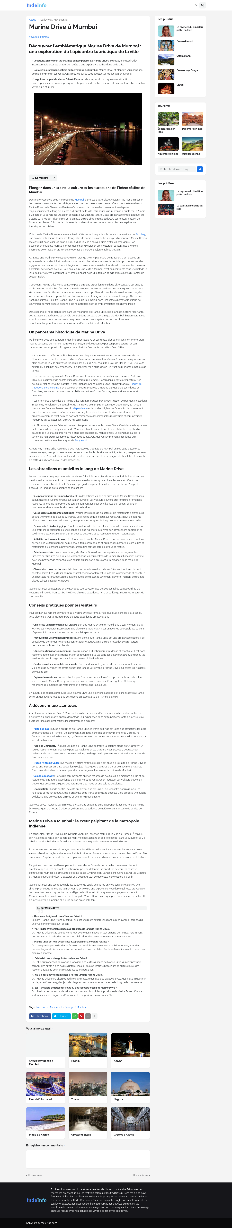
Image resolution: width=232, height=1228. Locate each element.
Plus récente (35, 1175)
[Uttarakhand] (166, 59)
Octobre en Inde (191, 153)
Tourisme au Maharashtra (54, 20)
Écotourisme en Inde (166, 130)
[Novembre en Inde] (168, 144)
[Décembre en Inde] (192, 119)
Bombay (140, 234)
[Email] (88, 1016)
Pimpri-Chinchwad (40, 1099)
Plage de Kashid (39, 1134)
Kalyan (118, 1060)
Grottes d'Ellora (81, 1134)
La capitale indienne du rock (189, 207)
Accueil (33, 20)
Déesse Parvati (184, 41)
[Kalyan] (130, 1045)
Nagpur (118, 1099)
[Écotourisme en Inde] (168, 119)
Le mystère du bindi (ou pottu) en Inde (189, 28)
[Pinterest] (81, 1016)
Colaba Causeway (43, 776)
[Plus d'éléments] (94, 1016)
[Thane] (88, 1084)
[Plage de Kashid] (45, 1119)
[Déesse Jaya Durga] (166, 74)
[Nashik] (88, 1045)
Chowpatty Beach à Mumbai (41, 1062)
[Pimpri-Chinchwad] (45, 1084)
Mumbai (79, 199)
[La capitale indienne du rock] (166, 209)
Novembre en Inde (168, 153)
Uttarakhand (183, 56)
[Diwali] (166, 88)
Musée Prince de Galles (46, 763)
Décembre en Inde (192, 128)
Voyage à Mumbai (39, 37)
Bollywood (81, 440)
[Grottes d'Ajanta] (130, 1119)
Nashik (75, 1060)
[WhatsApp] (75, 1016)
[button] (195, 5)
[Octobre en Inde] (192, 144)
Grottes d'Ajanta (124, 1134)
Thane (75, 1099)
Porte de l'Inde (41, 729)
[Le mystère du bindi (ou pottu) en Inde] (166, 31)
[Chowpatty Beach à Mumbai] (45, 1045)
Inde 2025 (52, 1223)
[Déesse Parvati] (166, 45)
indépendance (79, 408)
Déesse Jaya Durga (187, 70)
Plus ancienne (140, 1175)
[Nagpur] (130, 1084)
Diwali (180, 84)
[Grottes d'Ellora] (88, 1119)
